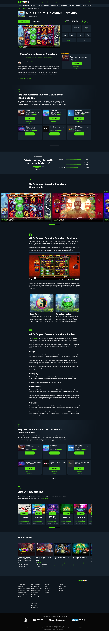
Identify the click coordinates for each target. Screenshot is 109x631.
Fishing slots (40, 5)
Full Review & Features (47, 57)
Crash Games (34, 592)
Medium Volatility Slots (36, 588)
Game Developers (22, 566)
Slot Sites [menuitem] (70, 2)
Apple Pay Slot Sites (22, 594)
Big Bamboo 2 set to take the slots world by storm (80, 558)
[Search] (90, 2)
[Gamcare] (38, 620)
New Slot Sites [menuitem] (78, 2)
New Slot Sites (21, 584)
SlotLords (72, 54)
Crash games (46, 5)
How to (47, 590)
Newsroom (47, 588)
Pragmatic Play (57, 565)
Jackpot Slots (34, 599)
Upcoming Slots (35, 607)
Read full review (76, 66)
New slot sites (33, 5)
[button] (105, 191)
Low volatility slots (63, 5)
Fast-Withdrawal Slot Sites (24, 588)
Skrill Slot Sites (21, 596)
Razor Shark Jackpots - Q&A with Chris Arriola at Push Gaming (43, 559)
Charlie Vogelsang (33, 62)
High (87, 28)
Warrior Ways (81, 517)
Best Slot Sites (21, 582)
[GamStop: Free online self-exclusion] (78, 620)
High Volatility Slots (35, 590)
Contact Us (61, 588)
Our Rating (40, 57)
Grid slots (78, 5)
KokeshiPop (38, 517)
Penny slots (83, 5)
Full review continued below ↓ (25, 78)
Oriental (69, 40)
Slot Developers (35, 601)
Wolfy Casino (78, 110)
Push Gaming (44, 564)
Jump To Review (37, 21)
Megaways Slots (35, 596)
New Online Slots (35, 584)
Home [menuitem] (44, 2)
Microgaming (61, 563)
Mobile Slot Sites (22, 592)
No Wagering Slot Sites (23, 590)
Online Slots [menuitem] (51, 2)
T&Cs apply (76, 68)
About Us (61, 584)
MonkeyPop (24, 517)
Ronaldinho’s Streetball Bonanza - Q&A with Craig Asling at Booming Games (24, 559)
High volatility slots (54, 5)
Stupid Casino (53, 110)
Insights (20, 564)
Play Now (23, 21)
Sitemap (61, 590)
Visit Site (29, 118)
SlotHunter (78, 126)
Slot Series (34, 605)
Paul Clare (21, 562)
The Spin (47, 582)
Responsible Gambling (64, 582)
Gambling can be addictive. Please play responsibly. (54, 616)
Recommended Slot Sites (31, 57)
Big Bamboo (66, 517)
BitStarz (52, 126)
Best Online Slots (35, 582)
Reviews (47, 592)
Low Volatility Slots (35, 586)
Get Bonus (76, 63)
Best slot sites (26, 5)
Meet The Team (62, 586)
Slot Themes (34, 603)
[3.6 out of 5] (83, 22)
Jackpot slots (71, 5)
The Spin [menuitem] (86, 2)
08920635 (80, 627)
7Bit (27, 126)
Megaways (90, 5)
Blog (56, 563)
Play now (24, 513)
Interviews (26, 564)
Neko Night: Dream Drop (52, 517)
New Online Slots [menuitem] (61, 2)
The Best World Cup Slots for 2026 (61, 558)
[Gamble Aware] (57, 620)
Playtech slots (35, 338)
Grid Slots (33, 594)
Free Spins (20, 586)
